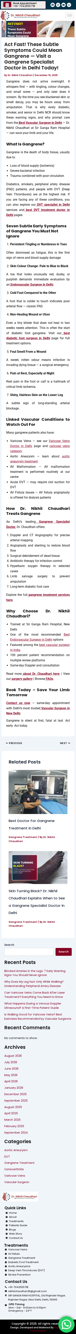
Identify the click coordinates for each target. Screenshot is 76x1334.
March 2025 (12, 1120)
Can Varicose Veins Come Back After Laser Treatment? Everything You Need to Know (34, 995)
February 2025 (14, 1126)
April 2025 (11, 1113)
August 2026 (13, 1056)
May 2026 (11, 1075)
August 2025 (13, 1107)
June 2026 (11, 1069)
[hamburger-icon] (69, 15)
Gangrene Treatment (23, 837)
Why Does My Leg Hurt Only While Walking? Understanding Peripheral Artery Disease (34, 984)
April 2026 (11, 1081)
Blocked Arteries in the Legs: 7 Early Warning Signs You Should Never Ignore (34, 973)
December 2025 (15, 1094)
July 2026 (10, 1062)
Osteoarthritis (14, 1169)
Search (9, 945)
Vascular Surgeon (16, 1182)
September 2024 (16, 1133)
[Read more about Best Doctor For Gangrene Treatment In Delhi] (38, 792)
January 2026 (13, 1088)
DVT (7, 1157)
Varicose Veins (14, 1176)
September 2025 (16, 1101)
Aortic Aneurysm (16, 1150)
